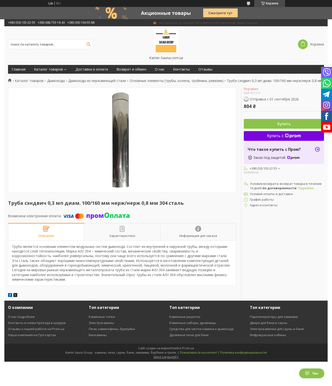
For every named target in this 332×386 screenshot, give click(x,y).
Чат (315, 373)
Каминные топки (102, 316)
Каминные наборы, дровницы (192, 323)
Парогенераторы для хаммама (274, 316)
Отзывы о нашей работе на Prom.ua (36, 329)
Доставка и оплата (92, 69)
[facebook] (10, 295)
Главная (19, 69)
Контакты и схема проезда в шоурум (37, 323)
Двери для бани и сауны (268, 323)
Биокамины (98, 335)
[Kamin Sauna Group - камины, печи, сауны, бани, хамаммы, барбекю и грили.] (166, 41)
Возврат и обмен (131, 69)
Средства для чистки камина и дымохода (201, 329)
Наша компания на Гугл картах (32, 335)
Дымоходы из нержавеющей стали (97, 81)
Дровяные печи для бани (189, 335)
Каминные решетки (184, 316)
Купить (284, 124)
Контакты (181, 69)
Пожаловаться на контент (198, 352)
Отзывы (205, 69)
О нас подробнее (21, 316)
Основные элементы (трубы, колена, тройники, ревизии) (176, 81)
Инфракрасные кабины (268, 335)
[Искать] (88, 44)
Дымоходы (56, 81)
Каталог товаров (48, 69)
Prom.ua (188, 348)
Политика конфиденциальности (243, 352)
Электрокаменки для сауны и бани (277, 329)
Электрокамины (101, 323)
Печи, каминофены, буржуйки (112, 329)
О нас (160, 69)
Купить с (275, 136)
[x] (15, 295)
